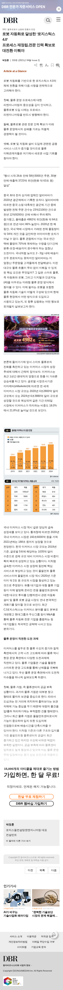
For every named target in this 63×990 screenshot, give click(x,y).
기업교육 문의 (38, 947)
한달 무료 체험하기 (31, 796)
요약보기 (58, 65)
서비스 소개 (16, 936)
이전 (30, 870)
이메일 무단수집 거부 (43, 941)
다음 (54, 870)
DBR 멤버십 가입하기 (31, 803)
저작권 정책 (47, 936)
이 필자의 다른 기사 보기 (18, 841)
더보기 (35, 65)
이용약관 (31, 936)
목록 (42, 870)
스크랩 (52, 65)
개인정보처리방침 (18, 941)
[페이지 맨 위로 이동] (54, 935)
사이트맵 (22, 947)
